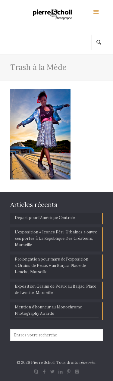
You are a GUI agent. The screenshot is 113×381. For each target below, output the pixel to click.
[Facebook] (44, 371)
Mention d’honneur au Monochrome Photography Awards (48, 310)
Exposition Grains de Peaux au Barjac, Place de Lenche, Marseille (55, 289)
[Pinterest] (69, 371)
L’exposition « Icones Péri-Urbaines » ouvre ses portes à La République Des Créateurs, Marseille (56, 238)
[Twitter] (52, 371)
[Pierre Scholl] (56, 15)
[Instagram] (77, 371)
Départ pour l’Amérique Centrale (45, 217)
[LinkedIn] (61, 371)
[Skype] (36, 371)
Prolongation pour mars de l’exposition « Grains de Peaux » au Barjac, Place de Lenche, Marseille (51, 265)
